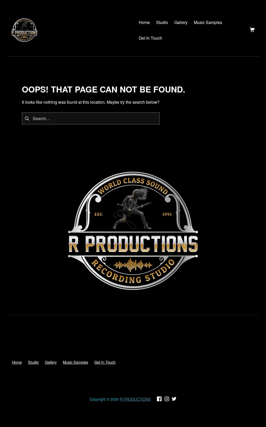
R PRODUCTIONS (135, 399)
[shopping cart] (252, 30)
